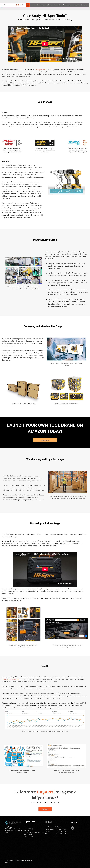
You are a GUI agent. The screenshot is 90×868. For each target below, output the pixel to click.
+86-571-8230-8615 (61, 833)
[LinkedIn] (72, 828)
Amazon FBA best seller (10, 679)
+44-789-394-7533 (61, 831)
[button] (40, 5)
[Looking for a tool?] (27, 5)
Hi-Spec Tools (41, 70)
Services (26, 830)
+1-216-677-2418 (61, 829)
